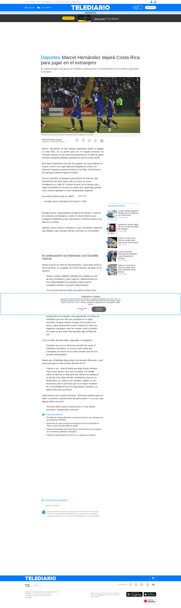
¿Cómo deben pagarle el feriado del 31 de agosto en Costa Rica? (128, 213)
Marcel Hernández (52, 505)
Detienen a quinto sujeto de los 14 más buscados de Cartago (128, 226)
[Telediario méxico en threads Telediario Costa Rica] (147, 584)
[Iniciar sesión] (151, 2)
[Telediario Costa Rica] (90, 7)
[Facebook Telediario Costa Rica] (130, 584)
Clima (57, 2)
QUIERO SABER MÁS (82, 309)
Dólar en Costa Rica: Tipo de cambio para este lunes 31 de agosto (128, 240)
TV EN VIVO (137, 7)
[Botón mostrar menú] (30, 7)
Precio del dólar (65, 2)
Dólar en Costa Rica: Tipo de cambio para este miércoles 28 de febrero (127, 268)
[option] (90, 107)
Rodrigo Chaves (76, 2)
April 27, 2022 (80, 201)
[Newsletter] (155, 2)
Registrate (150, 7)
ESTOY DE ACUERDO (99, 309)
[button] (77, 140)
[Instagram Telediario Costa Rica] (142, 584)
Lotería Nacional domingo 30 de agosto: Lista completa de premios (127, 255)
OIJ (53, 2)
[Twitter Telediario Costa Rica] (136, 584)
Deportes (90, 13)
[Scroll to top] (153, 578)
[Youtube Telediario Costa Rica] (153, 584)
